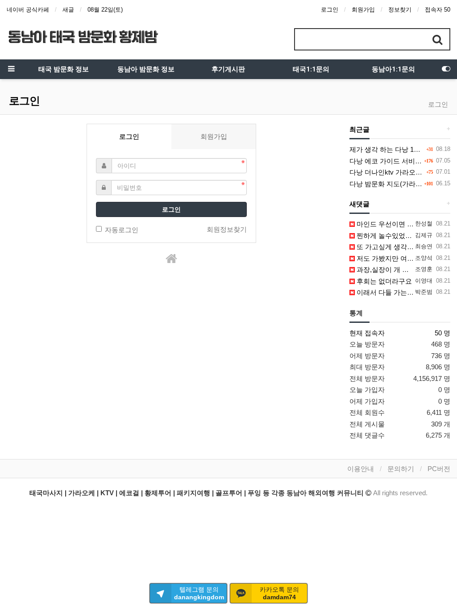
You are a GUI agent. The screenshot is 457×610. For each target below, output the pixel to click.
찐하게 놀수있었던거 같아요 (397, 235)
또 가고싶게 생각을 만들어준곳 (402, 247)
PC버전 (439, 468)
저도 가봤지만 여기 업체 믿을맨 (403, 258)
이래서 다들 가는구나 (387, 292)
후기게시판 (228, 69)
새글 (68, 9)
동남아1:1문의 (393, 69)
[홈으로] (171, 259)
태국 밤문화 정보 (63, 69)
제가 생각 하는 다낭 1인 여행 (392, 149)
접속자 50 (437, 9)
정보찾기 (399, 9)
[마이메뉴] (446, 69)
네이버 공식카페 (28, 9)
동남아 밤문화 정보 (145, 69)
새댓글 (359, 204)
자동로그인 (121, 230)
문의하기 (400, 468)
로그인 (329, 9)
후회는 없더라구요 (383, 281)
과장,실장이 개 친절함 (388, 269)
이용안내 (360, 468)
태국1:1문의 (311, 69)
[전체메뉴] (11, 69)
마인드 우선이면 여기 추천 (395, 224)
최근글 (359, 129)
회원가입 (363, 9)
